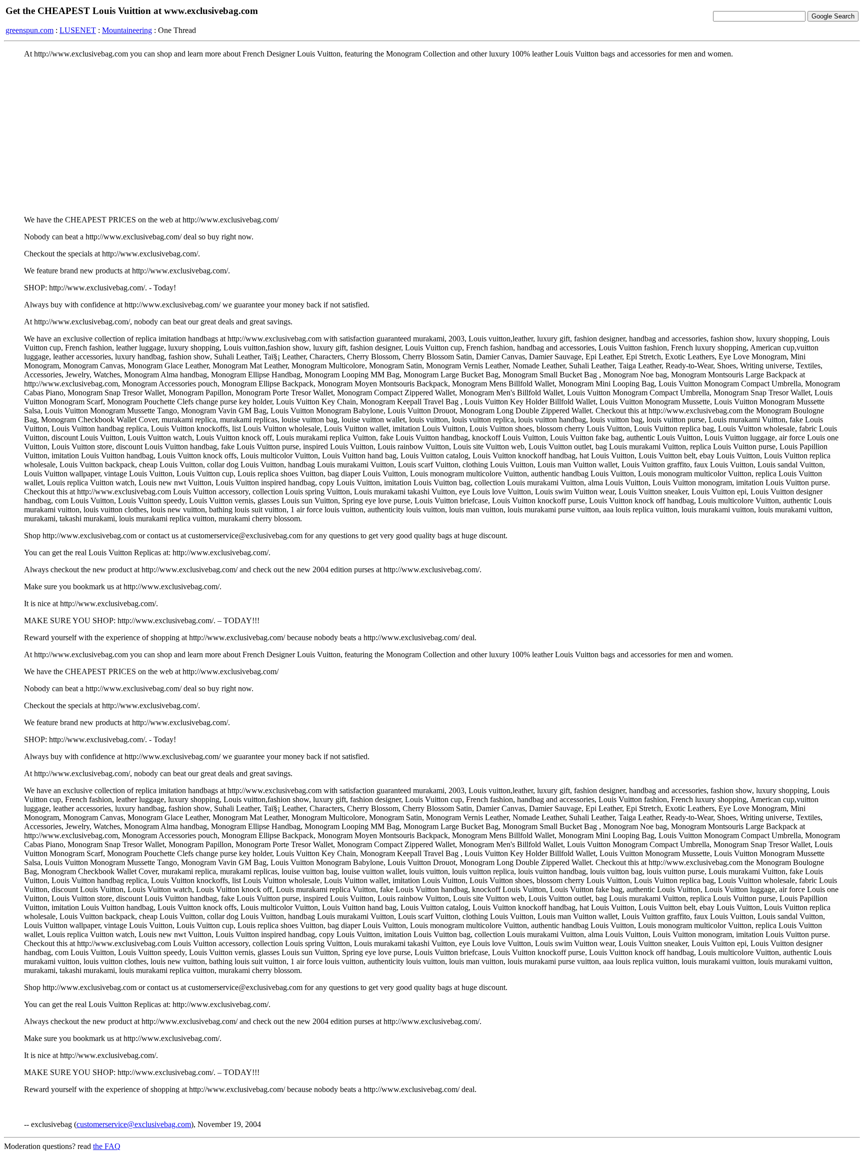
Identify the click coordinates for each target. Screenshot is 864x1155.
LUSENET (78, 30)
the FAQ (106, 1146)
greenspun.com (30, 30)
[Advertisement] (432, 136)
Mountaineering (127, 30)
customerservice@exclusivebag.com (133, 1124)
